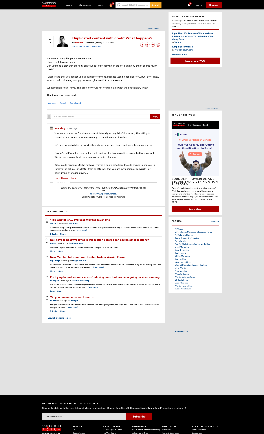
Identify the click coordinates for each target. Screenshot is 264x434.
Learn (101, 4)
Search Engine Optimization (187, 237)
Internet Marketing (80, 280)
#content (52, 103)
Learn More (195, 209)
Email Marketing (182, 246)
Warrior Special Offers (113, 429)
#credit (62, 103)
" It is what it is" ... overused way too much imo (80, 220)
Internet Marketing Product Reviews (191, 264)
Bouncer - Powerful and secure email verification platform (195, 181)
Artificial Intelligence (184, 235)
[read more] (82, 230)
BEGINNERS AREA (80, 46)
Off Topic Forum (182, 279)
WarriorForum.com (183, 49)
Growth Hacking (182, 250)
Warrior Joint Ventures (185, 276)
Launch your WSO (195, 60)
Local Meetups (181, 282)
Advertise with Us (153, 28)
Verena (177, 42)
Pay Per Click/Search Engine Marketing (192, 244)
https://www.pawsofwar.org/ (103, 193)
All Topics (179, 229)
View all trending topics (58, 317)
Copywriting (180, 259)
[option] (195, 166)
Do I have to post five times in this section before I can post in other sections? (99, 240)
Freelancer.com (199, 429)
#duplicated (75, 103)
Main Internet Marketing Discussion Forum (193, 232)
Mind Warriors (181, 267)
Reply (155, 116)
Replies (54, 233)
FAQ (74, 429)
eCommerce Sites (183, 261)
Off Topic (73, 223)
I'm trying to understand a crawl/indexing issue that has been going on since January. (105, 277)
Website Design (182, 273)
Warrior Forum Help (183, 285)
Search (155, 4)
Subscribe (96, 46)
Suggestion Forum (183, 288)
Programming (181, 270)
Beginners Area (76, 243)
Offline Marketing (182, 255)
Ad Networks (180, 241)
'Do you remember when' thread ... (72, 297)
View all (215, 221)
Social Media (180, 252)
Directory (166, 429)
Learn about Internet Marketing (146, 429)
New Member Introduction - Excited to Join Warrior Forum (87, 257)
